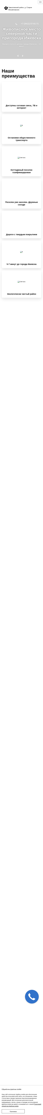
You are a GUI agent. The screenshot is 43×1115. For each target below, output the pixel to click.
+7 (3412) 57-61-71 (30, 24)
